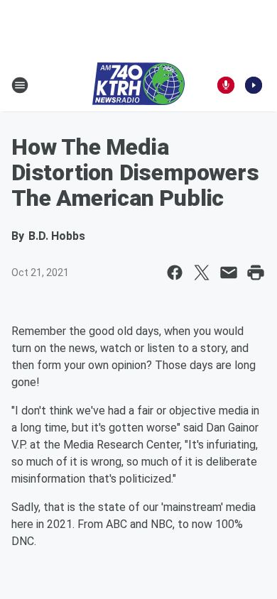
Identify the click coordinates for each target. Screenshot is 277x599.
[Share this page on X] (202, 272)
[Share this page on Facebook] (175, 272)
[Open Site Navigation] (19, 85)
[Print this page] (256, 272)
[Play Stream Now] (253, 85)
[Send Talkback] (225, 85)
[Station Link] (138, 85)
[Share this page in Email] (229, 272)
